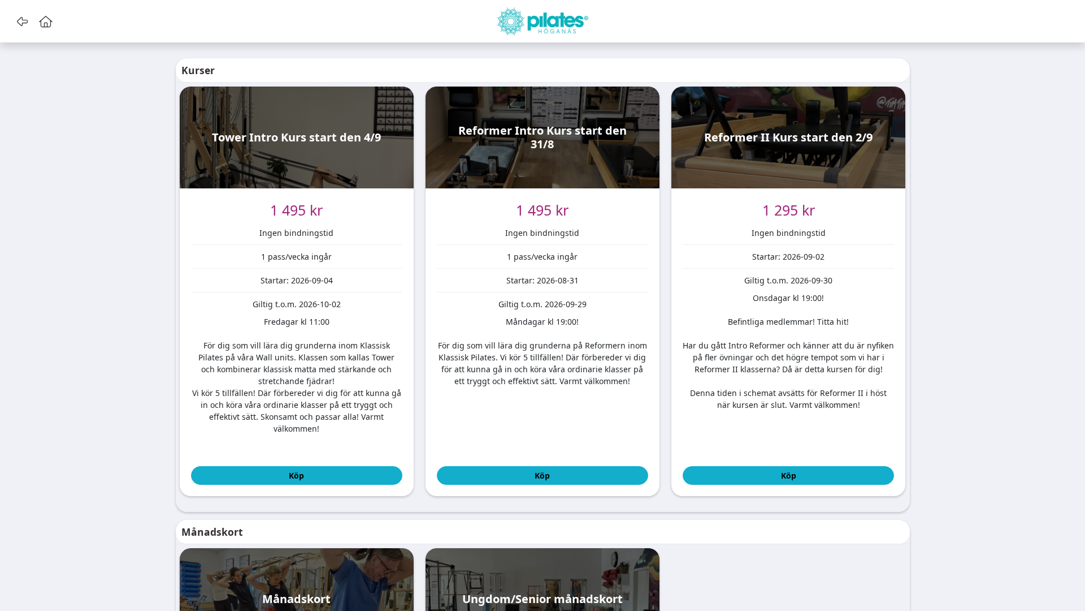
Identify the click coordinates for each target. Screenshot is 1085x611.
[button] (22, 21)
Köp (296, 475)
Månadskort (212, 532)
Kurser (198, 70)
